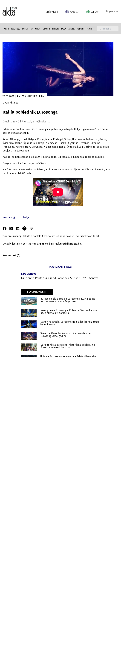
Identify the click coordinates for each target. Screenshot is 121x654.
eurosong (9, 217)
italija (26, 217)
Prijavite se (112, 11)
